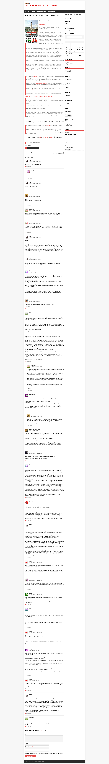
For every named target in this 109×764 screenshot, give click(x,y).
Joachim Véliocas (68, 96)
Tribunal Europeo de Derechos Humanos (39, 89)
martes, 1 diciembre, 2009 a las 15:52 (35, 223)
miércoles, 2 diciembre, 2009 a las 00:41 (35, 453)
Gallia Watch (67, 95)
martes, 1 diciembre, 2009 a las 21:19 (35, 395)
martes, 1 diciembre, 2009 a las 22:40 (36, 366)
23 (71, 51)
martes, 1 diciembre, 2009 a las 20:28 (35, 314)
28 (59, 18)
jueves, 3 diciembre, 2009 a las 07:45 (34, 680)
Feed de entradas (68, 145)
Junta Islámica (35, 76)
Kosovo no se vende (69, 121)
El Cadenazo (67, 21)
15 (69, 49)
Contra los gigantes (68, 116)
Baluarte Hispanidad (69, 112)
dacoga (31, 649)
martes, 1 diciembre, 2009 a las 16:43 (35, 259)
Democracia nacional (69, 30)
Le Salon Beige (68, 98)
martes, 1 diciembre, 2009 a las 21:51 (36, 416)
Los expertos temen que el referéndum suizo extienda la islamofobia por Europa (41, 73)
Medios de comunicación (53, 18)
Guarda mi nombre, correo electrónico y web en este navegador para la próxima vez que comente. (44, 753)
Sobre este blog (51, 11)
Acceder (66, 143)
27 (82, 51)
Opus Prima (67, 124)
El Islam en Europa (42, 24)
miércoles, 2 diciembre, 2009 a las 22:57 (35, 632)
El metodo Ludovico (69, 118)
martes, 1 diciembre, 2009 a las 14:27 (35, 196)
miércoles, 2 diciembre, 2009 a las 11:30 (35, 503)
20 (82, 49)
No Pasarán (67, 72)
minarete (48, 125)
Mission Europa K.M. (69, 104)
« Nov (67, 55)
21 (66, 51)
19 (79, 49)
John (30, 270)
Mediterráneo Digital (69, 28)
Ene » (80, 55)
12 (79, 47)
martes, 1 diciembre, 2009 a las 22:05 (35, 430)
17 (74, 49)
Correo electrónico (28, 746)
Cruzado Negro (39, 18)
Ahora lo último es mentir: (30, 119)
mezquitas (30, 148)
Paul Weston (67, 106)
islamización (46, 18)
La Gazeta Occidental (69, 33)
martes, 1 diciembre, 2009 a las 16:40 (35, 237)
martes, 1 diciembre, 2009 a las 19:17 (35, 301)
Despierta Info (68, 18)
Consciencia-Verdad (68, 115)
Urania (66, 126)
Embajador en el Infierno (69, 119)
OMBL (66, 90)
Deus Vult (67, 103)
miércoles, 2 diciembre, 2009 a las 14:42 (35, 594)
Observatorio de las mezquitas (39, 11)
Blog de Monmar (68, 79)
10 (74, 47)
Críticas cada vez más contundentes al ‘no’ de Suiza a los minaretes (38, 96)
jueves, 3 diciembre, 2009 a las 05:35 (34, 650)
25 (77, 51)
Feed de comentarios (69, 147)
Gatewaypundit (68, 71)
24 (74, 51)
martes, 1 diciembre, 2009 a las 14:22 (35, 183)
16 (71, 49)
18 (77, 49)
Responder (28, 166)
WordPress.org (68, 149)
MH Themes (42, 761)
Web (26, 750)
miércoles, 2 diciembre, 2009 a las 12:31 (35, 562)
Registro (66, 141)
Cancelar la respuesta (46, 730)
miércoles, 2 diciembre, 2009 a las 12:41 (35, 580)
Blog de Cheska (68, 114)
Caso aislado (67, 26)
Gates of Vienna (68, 70)
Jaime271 (37, 730)
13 (82, 47)
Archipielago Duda (68, 111)
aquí (40, 137)
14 (66, 49)
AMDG (30, 300)
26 (79, 51)
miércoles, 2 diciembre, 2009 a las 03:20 (35, 466)
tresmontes (32, 394)
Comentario (27, 734)
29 (69, 53)
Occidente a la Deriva (69, 123)
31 (74, 53)
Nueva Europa (67, 83)
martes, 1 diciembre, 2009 (31, 18)
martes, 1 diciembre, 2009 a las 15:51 (35, 210)
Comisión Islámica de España (41, 83)
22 (69, 51)
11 (77, 47)
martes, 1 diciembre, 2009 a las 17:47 (35, 272)
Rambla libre (67, 23)
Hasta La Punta (68, 120)
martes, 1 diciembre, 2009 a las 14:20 (35, 161)
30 (71, 53)
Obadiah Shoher (68, 74)
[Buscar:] (74, 37)
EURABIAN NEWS (68, 80)
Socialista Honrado (68, 125)
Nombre (26, 743)
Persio (66, 84)
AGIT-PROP (27, 11)
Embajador (31, 209)
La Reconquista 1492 (69, 82)
